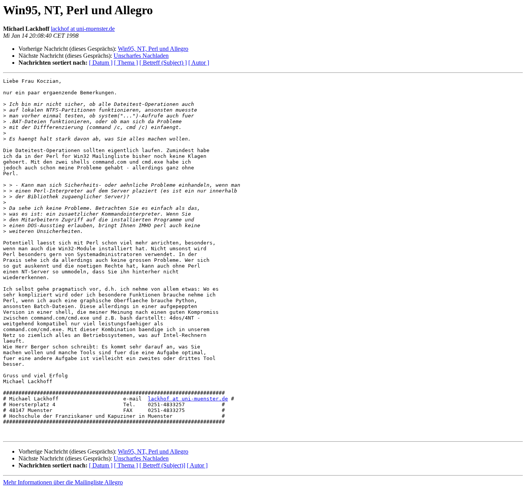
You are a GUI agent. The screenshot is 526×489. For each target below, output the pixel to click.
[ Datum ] (100, 62)
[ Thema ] (126, 62)
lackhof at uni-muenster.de (83, 28)
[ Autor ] (198, 62)
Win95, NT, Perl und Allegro (153, 48)
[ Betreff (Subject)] (162, 465)
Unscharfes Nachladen (141, 55)
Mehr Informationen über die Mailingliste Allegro (63, 482)
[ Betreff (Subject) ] (163, 62)
